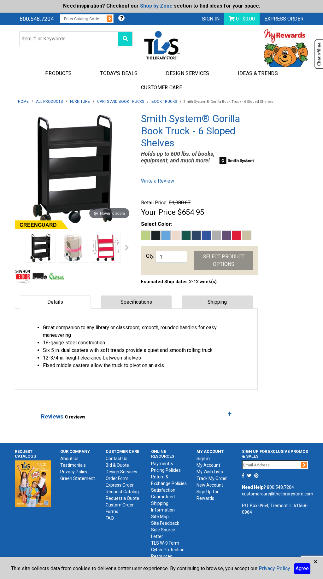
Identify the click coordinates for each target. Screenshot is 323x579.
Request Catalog (122, 491)
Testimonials (73, 465)
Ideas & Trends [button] (258, 73)
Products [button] (58, 73)
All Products (49, 101)
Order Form (117, 478)
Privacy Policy (73, 471)
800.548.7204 (37, 18)
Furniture (80, 101)
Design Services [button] (187, 73)
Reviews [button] (63, 416)
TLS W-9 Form (165, 543)
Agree (302, 568)
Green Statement (77, 478)
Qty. (150, 256)
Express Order (283, 19)
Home (23, 101)
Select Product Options (223, 260)
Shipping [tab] (217, 302)
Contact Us (116, 458)
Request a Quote (122, 498)
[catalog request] (33, 483)
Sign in (203, 458)
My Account (208, 465)
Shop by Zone (156, 6)
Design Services (121, 471)
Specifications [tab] (136, 302)
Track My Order (212, 478)
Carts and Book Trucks (120, 101)
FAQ (110, 518)
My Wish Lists (210, 471)
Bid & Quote (117, 465)
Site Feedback (165, 523)
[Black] (40, 247)
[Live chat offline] (318, 54)
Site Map (160, 516)
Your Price (158, 212)
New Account (210, 485)
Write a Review (157, 181)
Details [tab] (55, 302)
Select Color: (156, 224)
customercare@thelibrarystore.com (277, 493)
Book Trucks (164, 101)
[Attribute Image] (73, 247)
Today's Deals (119, 73)
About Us (69, 458)
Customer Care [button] (161, 88)
